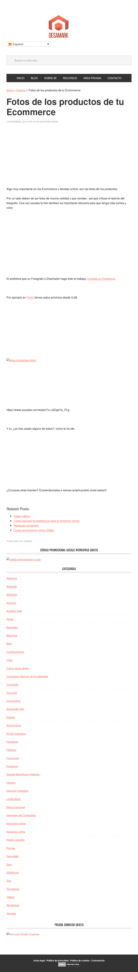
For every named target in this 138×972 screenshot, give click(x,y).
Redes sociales (15, 840)
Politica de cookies (79, 960)
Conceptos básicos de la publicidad (27, 676)
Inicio (9, 90)
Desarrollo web (15, 709)
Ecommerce (13, 725)
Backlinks (12, 627)
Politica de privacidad (57, 960)
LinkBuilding (13, 799)
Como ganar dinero (17, 668)
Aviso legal (39, 960)
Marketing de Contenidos (21, 815)
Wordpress (12, 905)
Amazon (11, 603)
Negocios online (15, 831)
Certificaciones (15, 652)
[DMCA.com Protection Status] (69, 965)
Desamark (69, 25)
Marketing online (16, 823)
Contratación (98, 960)
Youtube (11, 913)
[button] (28, 44)
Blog (9, 643)
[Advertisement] (69, 157)
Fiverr (31, 297)
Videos (10, 897)
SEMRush (12, 872)
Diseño (21, 90)
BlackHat (11, 635)
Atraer (10, 619)
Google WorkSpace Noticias (23, 774)
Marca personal (15, 807)
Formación (12, 758)
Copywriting (13, 701)
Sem (9, 864)
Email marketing (16, 733)
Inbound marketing (17, 791)
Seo (8, 880)
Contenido (12, 684)
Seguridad (12, 856)
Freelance (12, 766)
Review (10, 848)
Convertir (11, 693)
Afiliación (11, 594)
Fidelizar (11, 750)
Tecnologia (12, 889)
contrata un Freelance (101, 279)
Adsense (11, 578)
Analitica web (14, 611)
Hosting (10, 782)
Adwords (11, 586)
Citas (9, 660)
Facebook (12, 742)
